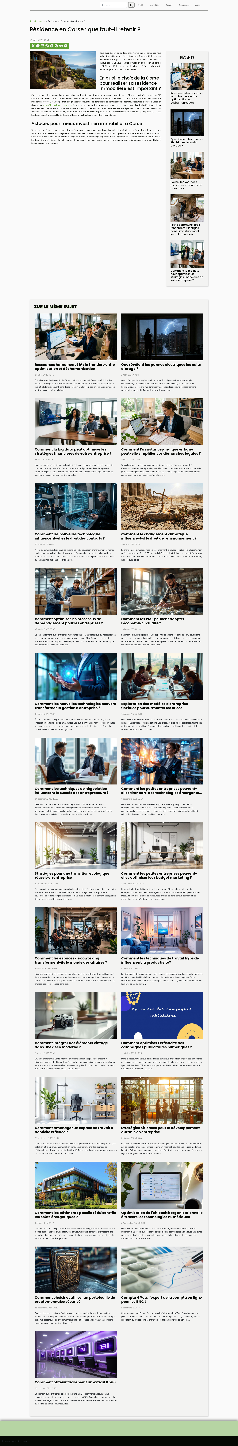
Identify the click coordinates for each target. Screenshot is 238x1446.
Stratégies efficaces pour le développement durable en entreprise (160, 1129)
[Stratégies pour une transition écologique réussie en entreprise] (76, 845)
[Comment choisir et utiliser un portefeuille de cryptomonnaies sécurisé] (76, 1269)
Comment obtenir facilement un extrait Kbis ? (75, 1382)
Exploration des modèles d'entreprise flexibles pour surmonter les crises (154, 705)
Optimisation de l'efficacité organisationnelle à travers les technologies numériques (162, 1214)
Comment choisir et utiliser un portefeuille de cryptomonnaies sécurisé (75, 1299)
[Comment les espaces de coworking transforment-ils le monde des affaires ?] (76, 930)
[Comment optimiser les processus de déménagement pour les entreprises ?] (76, 591)
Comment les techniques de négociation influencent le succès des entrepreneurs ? (72, 790)
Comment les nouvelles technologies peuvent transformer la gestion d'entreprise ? (75, 705)
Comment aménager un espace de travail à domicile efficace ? (74, 1129)
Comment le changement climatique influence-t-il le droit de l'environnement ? (159, 536)
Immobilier (154, 5)
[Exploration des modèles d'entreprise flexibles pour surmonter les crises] (162, 676)
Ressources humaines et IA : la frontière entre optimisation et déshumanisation (187, 98)
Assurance (184, 5)
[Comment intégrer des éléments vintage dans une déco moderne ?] (76, 1015)
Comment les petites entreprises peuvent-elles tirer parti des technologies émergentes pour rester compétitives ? (161, 792)
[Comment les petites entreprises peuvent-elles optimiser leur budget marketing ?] (162, 845)
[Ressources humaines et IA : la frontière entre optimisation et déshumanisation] (187, 76)
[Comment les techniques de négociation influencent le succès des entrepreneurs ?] (76, 760)
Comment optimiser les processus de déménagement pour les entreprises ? (69, 621)
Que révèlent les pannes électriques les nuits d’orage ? (187, 142)
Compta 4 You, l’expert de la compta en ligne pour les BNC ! (161, 1299)
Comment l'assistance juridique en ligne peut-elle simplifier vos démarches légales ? (161, 451)
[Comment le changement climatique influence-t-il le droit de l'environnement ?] (162, 506)
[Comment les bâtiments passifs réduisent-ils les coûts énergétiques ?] (76, 1184)
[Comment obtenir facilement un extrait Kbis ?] (76, 1354)
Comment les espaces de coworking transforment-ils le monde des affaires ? (71, 960)
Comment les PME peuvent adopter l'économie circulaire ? (152, 621)
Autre (198, 5)
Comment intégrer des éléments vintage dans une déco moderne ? (71, 1045)
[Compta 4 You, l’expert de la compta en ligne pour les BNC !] (162, 1269)
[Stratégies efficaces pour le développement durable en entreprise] (162, 1100)
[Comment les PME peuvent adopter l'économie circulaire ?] (162, 591)
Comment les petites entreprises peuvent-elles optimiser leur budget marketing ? (159, 875)
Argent (169, 5)
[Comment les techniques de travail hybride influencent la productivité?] (162, 930)
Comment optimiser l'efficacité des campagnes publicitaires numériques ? (156, 1045)
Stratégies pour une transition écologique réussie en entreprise (72, 875)
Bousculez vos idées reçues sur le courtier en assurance (186, 185)
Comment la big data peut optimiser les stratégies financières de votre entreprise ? (187, 275)
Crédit (140, 5)
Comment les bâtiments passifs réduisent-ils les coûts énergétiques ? (75, 1214)
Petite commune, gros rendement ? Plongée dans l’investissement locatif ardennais (185, 229)
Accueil (33, 21)
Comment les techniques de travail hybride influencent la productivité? (160, 960)
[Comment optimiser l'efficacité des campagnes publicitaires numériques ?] (162, 1015)
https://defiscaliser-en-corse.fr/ (57, 105)
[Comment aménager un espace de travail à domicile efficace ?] (76, 1100)
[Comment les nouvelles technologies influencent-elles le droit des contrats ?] (76, 506)
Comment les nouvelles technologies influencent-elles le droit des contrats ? (70, 536)
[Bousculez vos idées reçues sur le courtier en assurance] (187, 165)
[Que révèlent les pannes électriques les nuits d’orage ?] (187, 122)
